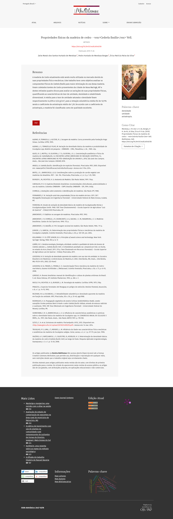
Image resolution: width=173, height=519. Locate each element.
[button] (27, 471)
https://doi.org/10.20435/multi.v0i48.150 (86, 47)
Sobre (105, 23)
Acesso (148, 4)
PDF (36, 123)
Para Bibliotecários (63, 482)
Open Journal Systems (64, 398)
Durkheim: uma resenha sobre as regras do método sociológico (37, 449)
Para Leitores (60, 476)
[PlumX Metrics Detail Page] (127, 402)
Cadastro (141, 4)
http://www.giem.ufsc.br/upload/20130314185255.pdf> (53, 325)
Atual (34, 23)
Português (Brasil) (30, 4)
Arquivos (57, 23)
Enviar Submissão (134, 23)
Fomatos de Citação (132, 146)
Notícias (81, 23)
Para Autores (60, 479)
